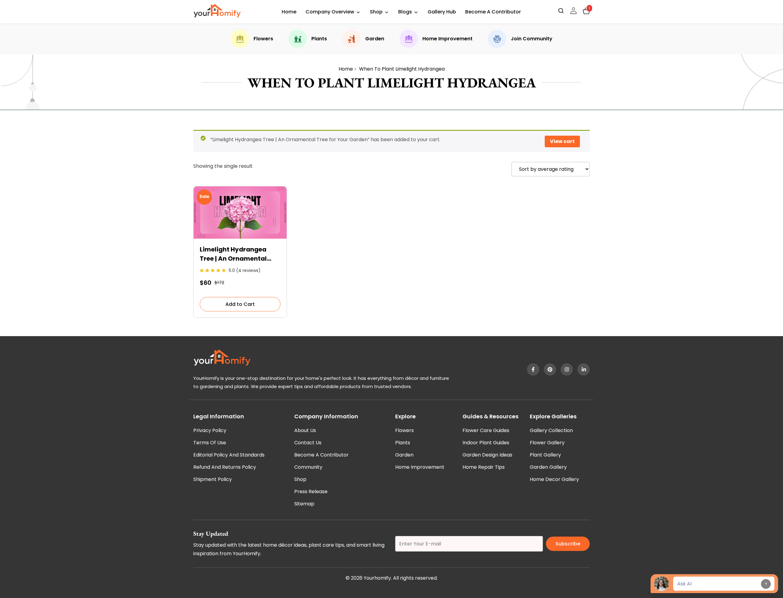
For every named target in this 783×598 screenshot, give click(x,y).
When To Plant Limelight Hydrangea (402, 68)
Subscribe (567, 543)
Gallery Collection (551, 430)
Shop (376, 11)
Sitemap (304, 503)
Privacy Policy (209, 430)
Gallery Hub (442, 11)
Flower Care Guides (485, 430)
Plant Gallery (545, 454)
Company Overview (330, 11)
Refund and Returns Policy (224, 467)
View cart (562, 141)
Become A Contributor (493, 11)
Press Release (311, 491)
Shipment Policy (212, 479)
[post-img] (240, 236)
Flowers (263, 38)
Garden (374, 38)
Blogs (405, 11)
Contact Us (307, 442)
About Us (305, 430)
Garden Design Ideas (487, 454)
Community (308, 467)
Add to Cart (240, 304)
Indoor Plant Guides (485, 442)
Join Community (531, 38)
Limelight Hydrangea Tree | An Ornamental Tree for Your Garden (233, 254)
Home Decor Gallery (554, 479)
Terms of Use (209, 442)
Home (289, 11)
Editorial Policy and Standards (229, 454)
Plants (319, 38)
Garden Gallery (548, 467)
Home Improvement (447, 38)
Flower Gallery (547, 442)
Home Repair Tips (483, 467)
